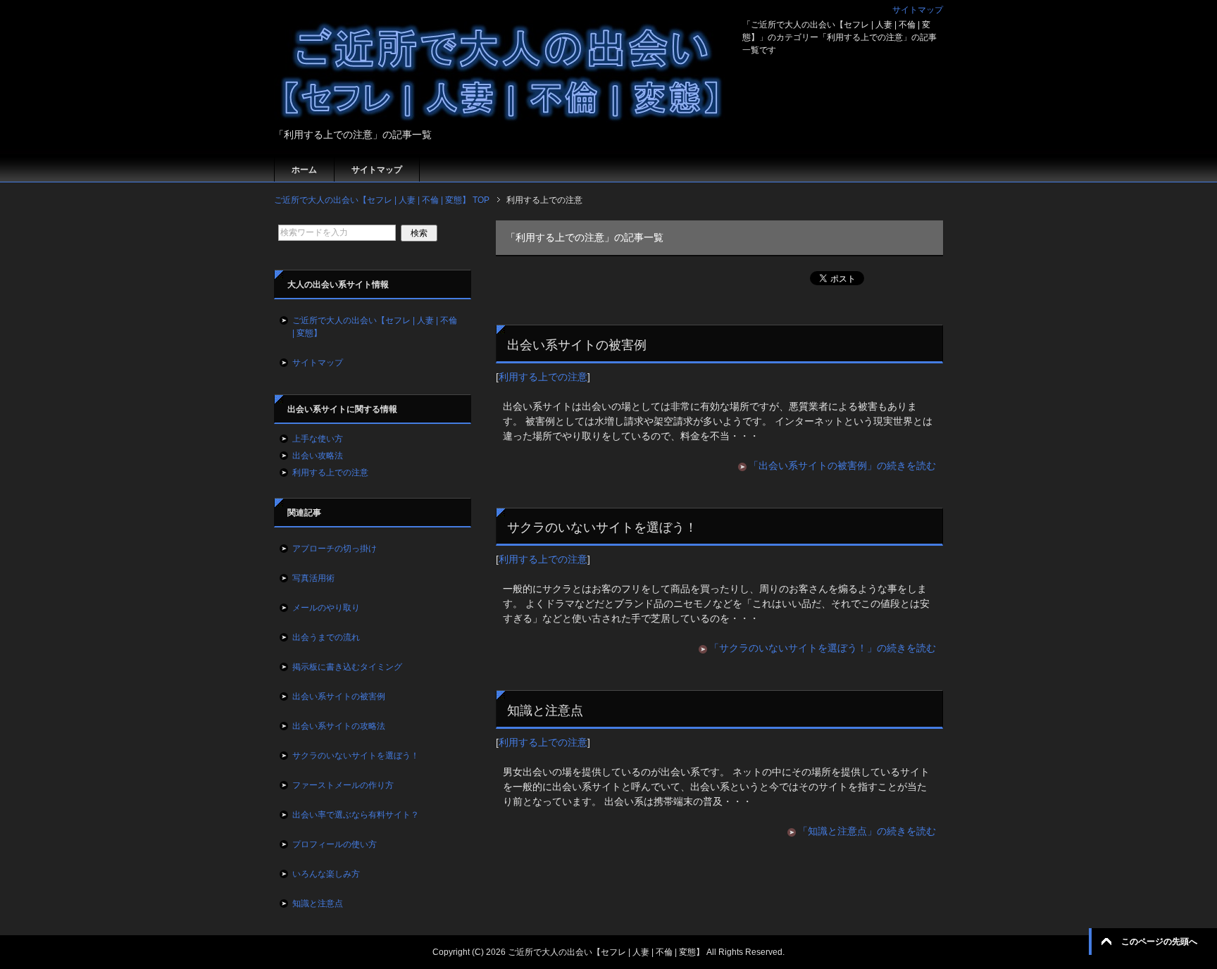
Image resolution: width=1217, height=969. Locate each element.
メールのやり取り (326, 608)
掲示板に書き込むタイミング (347, 667)
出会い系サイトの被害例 (577, 345)
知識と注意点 (545, 711)
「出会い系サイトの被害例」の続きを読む (842, 465)
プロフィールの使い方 (334, 844)
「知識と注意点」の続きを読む (867, 831)
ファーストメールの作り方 (343, 785)
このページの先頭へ (1159, 941)
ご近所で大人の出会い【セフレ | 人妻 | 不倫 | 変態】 (374, 326)
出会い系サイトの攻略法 (338, 726)
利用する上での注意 (543, 376)
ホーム (304, 170)
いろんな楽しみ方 (326, 874)
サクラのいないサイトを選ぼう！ (602, 527)
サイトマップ (376, 170)
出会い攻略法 (317, 456)
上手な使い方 (317, 439)
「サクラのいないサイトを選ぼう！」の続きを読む (822, 648)
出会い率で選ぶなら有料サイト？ (355, 815)
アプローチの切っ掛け (334, 549)
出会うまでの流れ (326, 637)
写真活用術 (313, 578)
